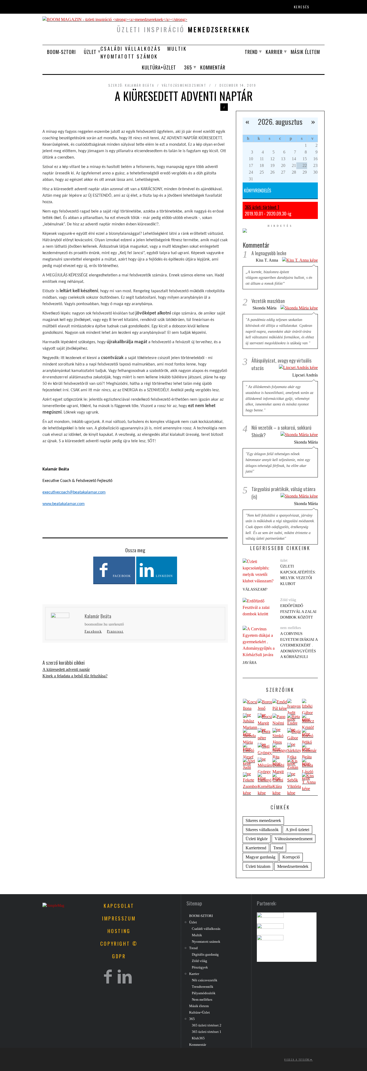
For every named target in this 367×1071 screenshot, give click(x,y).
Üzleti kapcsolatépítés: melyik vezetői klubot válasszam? (279, 577)
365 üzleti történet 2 (206, 1025)
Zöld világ (288, 600)
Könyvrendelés (257, 190)
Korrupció (291, 857)
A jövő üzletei (297, 829)
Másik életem (305, 51)
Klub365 (198, 1038)
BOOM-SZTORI (61, 51)
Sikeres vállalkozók (262, 829)
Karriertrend (256, 848)
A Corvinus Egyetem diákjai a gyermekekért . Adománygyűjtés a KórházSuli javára (280, 648)
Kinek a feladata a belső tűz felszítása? (74, 676)
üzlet (283, 560)
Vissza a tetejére (297, 1059)
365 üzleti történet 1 (262, 207)
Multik (177, 48)
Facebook (121, 575)
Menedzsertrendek (292, 866)
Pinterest (115, 631)
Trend (251, 51)
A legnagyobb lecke (268, 253)
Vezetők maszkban (268, 300)
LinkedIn (164, 575)
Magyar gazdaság (260, 857)
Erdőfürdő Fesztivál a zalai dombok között (298, 611)
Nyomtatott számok (129, 56)
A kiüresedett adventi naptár (66, 669)
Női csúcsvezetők (204, 980)
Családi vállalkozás (130, 48)
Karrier (274, 51)
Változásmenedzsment (184, 85)
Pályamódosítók (203, 993)
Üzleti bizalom (258, 866)
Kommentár (212, 67)
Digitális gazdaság (205, 954)
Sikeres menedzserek (263, 820)
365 (188, 67)
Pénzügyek (200, 967)
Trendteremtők (202, 987)
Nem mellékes (202, 999)
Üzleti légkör (257, 838)
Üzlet (90, 51)
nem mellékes (290, 628)
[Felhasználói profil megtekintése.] (250, 708)
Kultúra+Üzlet (159, 67)
